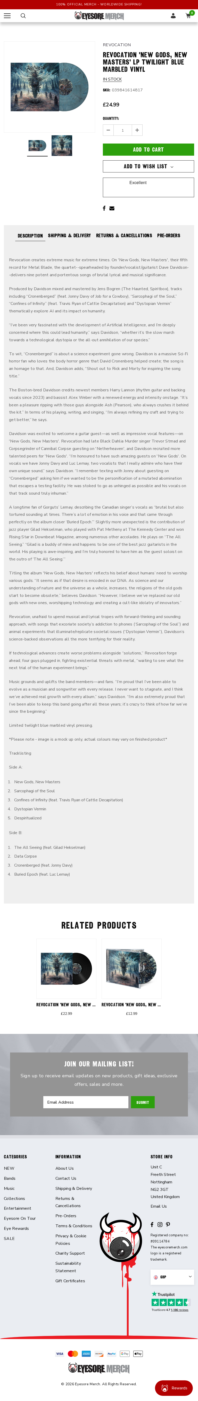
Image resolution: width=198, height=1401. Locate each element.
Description (30, 235)
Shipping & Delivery (69, 235)
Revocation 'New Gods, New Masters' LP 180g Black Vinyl (93, 1004)
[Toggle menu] (7, 15)
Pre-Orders (168, 235)
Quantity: (111, 118)
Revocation (117, 45)
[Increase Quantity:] (137, 130)
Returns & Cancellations (124, 235)
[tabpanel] (66, 981)
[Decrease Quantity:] (108, 130)
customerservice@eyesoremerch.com (172, 1206)
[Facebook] (104, 208)
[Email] (111, 208)
